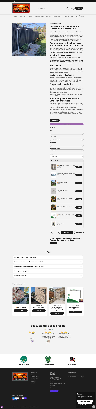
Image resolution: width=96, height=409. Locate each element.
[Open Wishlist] (2, 407)
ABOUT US (33, 380)
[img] (48, 328)
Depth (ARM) (53, 136)
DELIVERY (33, 375)
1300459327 (52, 385)
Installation (53, 142)
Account (71, 8)
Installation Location (55, 148)
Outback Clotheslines (25, 407)
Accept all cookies (85, 401)
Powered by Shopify (34, 407)
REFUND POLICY (34, 378)
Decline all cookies (85, 404)
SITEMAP (33, 383)
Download (53, 243)
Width (51, 130)
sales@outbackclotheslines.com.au (57, 383)
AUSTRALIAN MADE (48, 1)
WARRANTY (33, 381)
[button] (79, 8)
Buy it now (79, 232)
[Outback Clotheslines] (21, 8)
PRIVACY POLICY (34, 376)
